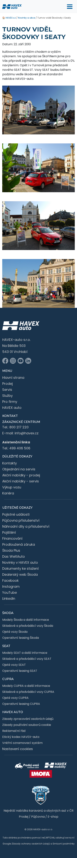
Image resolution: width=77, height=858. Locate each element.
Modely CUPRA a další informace (26, 686)
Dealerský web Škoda (20, 574)
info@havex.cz (26, 433)
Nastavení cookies (17, 749)
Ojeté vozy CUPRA (15, 698)
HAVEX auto (11, 407)
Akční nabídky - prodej (21, 475)
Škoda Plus (11, 550)
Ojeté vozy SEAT (14, 665)
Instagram (11, 586)
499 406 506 (19, 448)
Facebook (10, 580)
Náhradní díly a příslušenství (25, 526)
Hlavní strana (13, 377)
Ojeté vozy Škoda (14, 632)
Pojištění (9, 532)
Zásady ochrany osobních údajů (31, 843)
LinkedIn (8, 598)
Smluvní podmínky (64, 843)
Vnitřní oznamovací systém (22, 743)
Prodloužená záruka (18, 544)
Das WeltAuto (13, 556)
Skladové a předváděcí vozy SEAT (26, 659)
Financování (12, 538)
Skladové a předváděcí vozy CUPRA (28, 692)
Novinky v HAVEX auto (20, 562)
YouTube (9, 592)
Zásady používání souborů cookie (26, 725)
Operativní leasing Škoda (20, 638)
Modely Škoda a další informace (25, 620)
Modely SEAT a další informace (24, 653)
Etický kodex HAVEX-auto (20, 737)
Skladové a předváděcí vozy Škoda (27, 626)
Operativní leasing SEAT (19, 671)
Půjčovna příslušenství (20, 520)
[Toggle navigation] (70, 6)
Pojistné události (16, 514)
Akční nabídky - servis (20, 481)
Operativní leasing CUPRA (21, 704)
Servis (7, 389)
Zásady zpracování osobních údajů (27, 719)
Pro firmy (9, 401)
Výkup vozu (11, 487)
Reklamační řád (13, 731)
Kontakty (9, 463)
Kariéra (8, 493)
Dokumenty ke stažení (20, 568)
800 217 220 (19, 427)
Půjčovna (38, 816)
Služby (7, 395)
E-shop (53, 816)
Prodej (7, 383)
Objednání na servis (18, 469)
